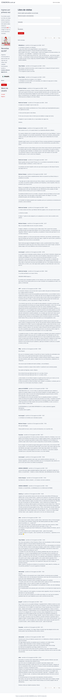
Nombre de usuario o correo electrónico (26, 15)
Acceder (3, 94)
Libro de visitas (56, 2)
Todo (59, 38)
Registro (3, 96)
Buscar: (2, 80)
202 (54, 38)
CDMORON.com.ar (8, 2)
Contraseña (20, 22)
